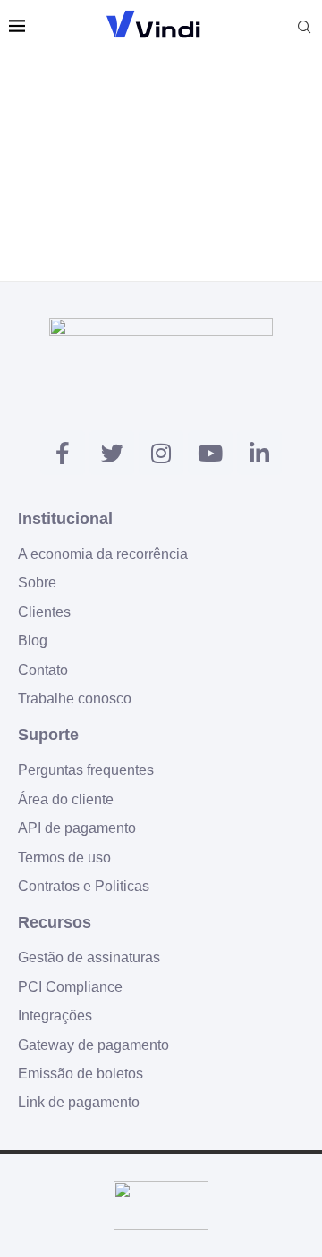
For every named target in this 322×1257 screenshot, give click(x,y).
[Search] (304, 27)
